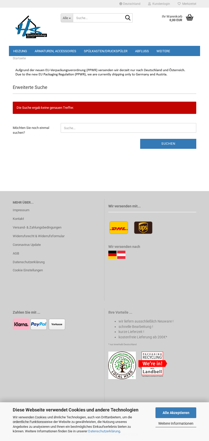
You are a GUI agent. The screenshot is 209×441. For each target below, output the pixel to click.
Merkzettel (188, 4)
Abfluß (142, 51)
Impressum (21, 210)
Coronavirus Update (27, 245)
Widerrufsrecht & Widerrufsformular (38, 236)
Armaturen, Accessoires (55, 51)
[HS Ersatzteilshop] (33, 27)
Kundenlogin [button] (160, 4)
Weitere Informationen (175, 423)
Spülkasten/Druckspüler (105, 51)
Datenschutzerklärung (104, 431)
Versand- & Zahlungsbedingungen (37, 227)
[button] (129, 4)
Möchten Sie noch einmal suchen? (31, 130)
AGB (16, 253)
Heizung (20, 51)
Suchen (168, 143)
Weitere (163, 51)
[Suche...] (128, 18)
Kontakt (18, 219)
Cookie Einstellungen (28, 270)
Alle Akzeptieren (176, 413)
